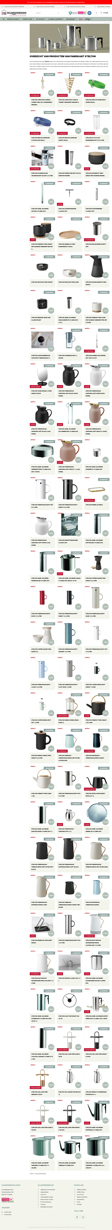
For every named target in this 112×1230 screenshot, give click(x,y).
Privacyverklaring (46, 1202)
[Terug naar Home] (105, 22)
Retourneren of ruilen (47, 1199)
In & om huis (40, 19)
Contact (43, 1204)
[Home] (4, 19)
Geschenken (70, 19)
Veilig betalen (44, 1192)
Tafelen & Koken (13, 19)
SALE (80, 19)
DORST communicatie (78, 1227)
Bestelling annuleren (47, 1207)
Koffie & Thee (27, 19)
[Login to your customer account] (96, 13)
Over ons (43, 1194)
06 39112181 (7, 1212)
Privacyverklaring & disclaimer (56, 1227)
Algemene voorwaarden (48, 1189)
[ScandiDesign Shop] (14, 13)
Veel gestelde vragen (47, 1197)
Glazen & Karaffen (55, 19)
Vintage (87, 19)
